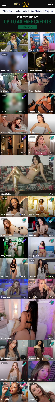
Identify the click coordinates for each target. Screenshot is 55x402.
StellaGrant (5, 379)
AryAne (4, 91)
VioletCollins (6, 194)
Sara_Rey (5, 71)
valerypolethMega (36, 359)
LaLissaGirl (5, 276)
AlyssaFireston (7, 235)
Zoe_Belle (5, 112)
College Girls (21, 11)
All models (7, 11)
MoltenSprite (34, 297)
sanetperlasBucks (36, 256)
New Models (36, 11)
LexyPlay (32, 276)
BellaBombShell (7, 215)
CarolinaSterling (35, 153)
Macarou (32, 235)
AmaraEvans (34, 215)
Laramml (4, 153)
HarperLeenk (6, 297)
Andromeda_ (34, 50)
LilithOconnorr (34, 132)
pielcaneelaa (6, 359)
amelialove (33, 400)
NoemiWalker (6, 400)
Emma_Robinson (35, 71)
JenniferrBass (34, 379)
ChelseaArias (6, 338)
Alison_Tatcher (35, 91)
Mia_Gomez (6, 256)
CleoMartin (5, 132)
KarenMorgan (6, 50)
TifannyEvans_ (34, 112)
